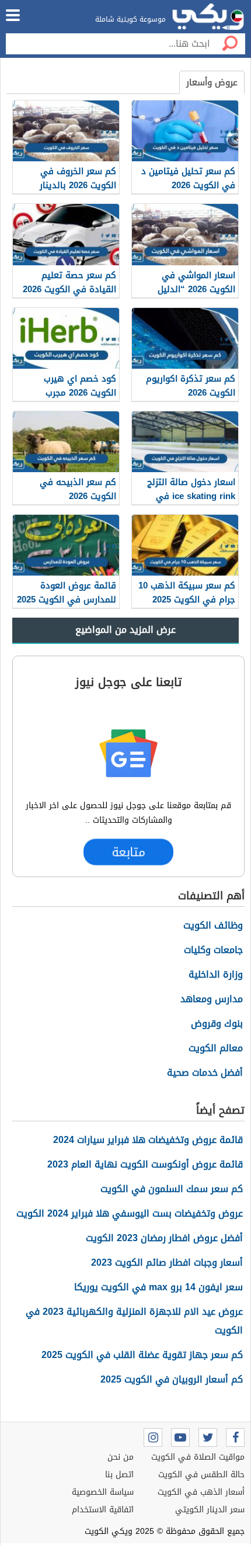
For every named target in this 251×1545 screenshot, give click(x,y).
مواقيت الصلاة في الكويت (198, 1457)
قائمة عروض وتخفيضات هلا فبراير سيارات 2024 (148, 1140)
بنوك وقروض (217, 1023)
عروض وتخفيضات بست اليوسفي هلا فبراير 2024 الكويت (129, 1213)
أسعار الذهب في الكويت (201, 1492)
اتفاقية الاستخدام (103, 1509)
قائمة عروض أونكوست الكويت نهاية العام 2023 (145, 1164)
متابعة (128, 852)
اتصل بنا (119, 1474)
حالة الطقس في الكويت (201, 1474)
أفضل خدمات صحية (205, 1073)
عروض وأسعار (212, 82)
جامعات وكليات (213, 950)
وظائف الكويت (213, 925)
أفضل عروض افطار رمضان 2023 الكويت (164, 1238)
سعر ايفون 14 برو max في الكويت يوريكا (158, 1287)
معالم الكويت (216, 1048)
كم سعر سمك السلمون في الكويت (171, 1189)
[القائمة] (13, 15)
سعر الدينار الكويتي (210, 1509)
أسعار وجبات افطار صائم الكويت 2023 (167, 1262)
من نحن (120, 1457)
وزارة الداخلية (216, 974)
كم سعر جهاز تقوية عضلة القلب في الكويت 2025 (142, 1355)
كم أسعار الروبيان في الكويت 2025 (171, 1379)
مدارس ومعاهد (211, 999)
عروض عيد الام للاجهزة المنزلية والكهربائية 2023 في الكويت (134, 1320)
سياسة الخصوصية (103, 1492)
